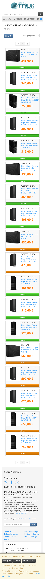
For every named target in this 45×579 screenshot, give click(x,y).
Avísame (22, 249)
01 (23, 44)
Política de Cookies (31, 534)
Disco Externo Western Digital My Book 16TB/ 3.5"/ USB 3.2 (29, 327)
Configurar (7, 561)
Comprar (22, 67)
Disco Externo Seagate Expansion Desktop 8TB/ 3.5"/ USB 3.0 (29, 168)
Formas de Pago (30, 536)
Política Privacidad (11, 534)
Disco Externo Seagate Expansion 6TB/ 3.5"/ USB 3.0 (29, 54)
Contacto (30, 18)
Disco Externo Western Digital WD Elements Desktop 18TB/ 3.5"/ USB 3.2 (29, 373)
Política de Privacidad (20, 514)
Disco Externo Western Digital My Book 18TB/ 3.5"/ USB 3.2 (29, 418)
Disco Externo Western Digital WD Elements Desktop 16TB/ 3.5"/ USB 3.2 (29, 305)
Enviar (33, 525)
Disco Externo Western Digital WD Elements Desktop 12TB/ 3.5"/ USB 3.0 (29, 214)
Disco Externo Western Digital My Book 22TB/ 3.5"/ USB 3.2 (29, 440)
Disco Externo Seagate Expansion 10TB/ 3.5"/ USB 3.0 (29, 236)
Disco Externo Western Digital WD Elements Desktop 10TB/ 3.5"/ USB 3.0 (29, 192)
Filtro (7, 36)
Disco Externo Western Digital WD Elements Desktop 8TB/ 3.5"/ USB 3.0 (30, 123)
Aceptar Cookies (28, 561)
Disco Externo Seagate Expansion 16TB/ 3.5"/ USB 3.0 (29, 350)
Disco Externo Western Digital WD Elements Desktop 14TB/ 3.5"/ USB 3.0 (29, 260)
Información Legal (31, 531)
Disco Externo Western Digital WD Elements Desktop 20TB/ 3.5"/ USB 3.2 (29, 396)
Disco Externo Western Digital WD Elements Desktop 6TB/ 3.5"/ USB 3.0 (30, 78)
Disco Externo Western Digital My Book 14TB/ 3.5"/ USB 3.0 (29, 281)
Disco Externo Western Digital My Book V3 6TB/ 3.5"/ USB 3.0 (30, 100)
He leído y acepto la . (21, 519)
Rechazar (17, 561)
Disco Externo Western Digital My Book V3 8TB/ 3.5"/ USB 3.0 (30, 145)
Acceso (18, 18)
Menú (8, 18)
